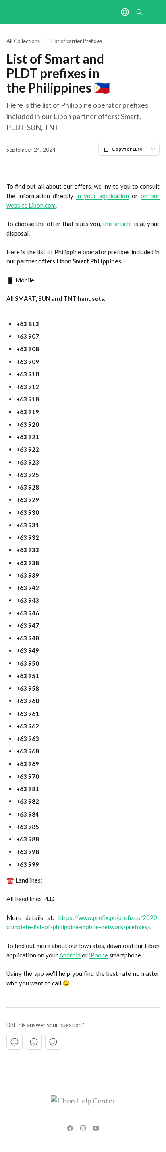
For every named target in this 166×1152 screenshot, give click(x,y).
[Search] (139, 12)
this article (117, 223)
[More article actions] (153, 149)
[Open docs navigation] (153, 12)
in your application (102, 196)
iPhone (98, 955)
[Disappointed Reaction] (14, 1042)
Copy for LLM (127, 149)
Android (70, 955)
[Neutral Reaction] (34, 1042)
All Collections (23, 41)
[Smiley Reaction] (53, 1042)
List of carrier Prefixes (76, 41)
